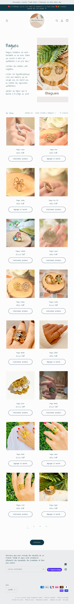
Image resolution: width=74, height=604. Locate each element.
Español (10, 589)
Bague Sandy (20, 200)
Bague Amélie (54, 404)
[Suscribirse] (43, 569)
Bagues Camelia (20, 251)
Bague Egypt (54, 505)
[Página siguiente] (46, 526)
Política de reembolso (49, 598)
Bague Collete (53, 353)
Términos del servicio (17, 600)
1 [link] (27, 526)
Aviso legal (65, 600)
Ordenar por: (29, 113)
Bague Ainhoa (20, 353)
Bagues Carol (20, 505)
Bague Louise (20, 150)
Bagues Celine (53, 302)
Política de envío (29, 600)
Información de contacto (42, 600)
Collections (37, 542)
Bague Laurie (53, 251)
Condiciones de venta (55, 600)
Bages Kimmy (20, 302)
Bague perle (20, 404)
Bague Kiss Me (53, 200)
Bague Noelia (20, 454)
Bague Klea (53, 150)
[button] (7, 20)
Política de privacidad (62, 598)
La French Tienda (25, 598)
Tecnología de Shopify (36, 598)
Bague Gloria (53, 454)
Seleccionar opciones (20, 158)
